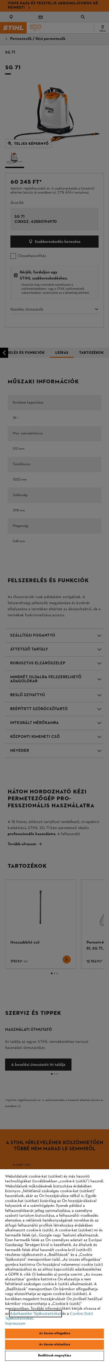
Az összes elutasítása (54, 1344)
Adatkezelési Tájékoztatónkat (35, 1314)
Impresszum (15, 1323)
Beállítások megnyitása (54, 1355)
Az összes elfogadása (54, 1333)
